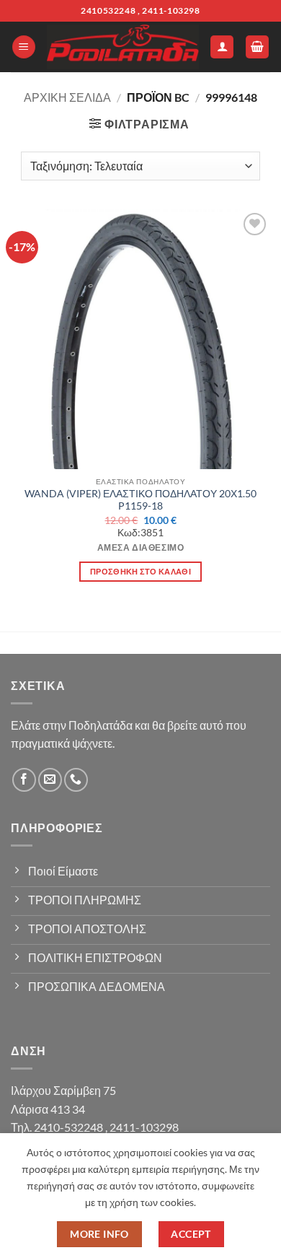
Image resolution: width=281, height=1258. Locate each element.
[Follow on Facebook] (24, 780)
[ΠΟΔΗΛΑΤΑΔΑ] (123, 47)
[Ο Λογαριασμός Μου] (221, 47)
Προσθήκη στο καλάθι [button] (140, 571)
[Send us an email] (50, 780)
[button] (23, 47)
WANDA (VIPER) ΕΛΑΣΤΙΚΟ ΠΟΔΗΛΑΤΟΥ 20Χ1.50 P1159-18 (140, 500)
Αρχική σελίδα (67, 97)
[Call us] (76, 780)
